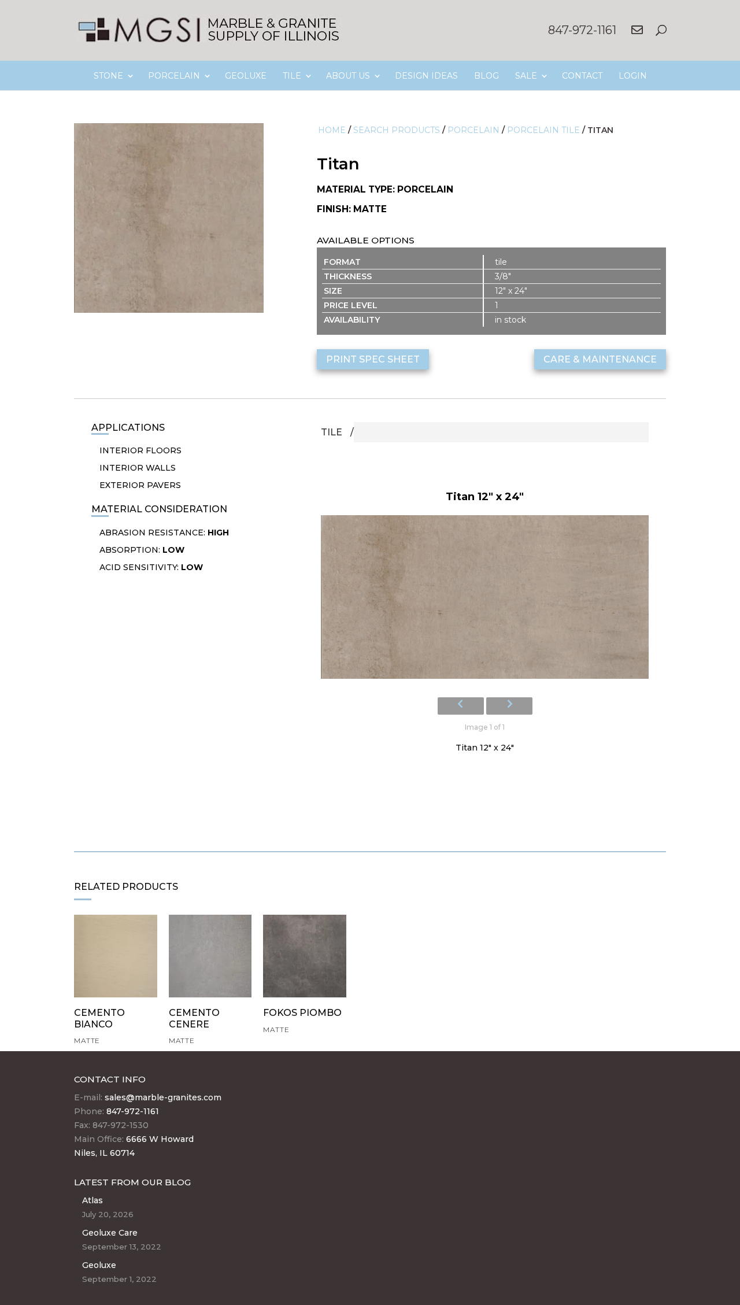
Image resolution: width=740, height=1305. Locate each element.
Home (332, 130)
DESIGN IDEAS (426, 76)
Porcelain (473, 130)
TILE (292, 76)
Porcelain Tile (543, 130)
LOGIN (633, 76)
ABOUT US (348, 76)
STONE (108, 76)
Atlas (92, 1200)
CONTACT (582, 76)
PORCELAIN (174, 76)
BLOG (486, 76)
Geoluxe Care (110, 1233)
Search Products (396, 130)
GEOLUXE (246, 76)
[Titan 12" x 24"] (485, 600)
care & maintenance (600, 359)
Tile (331, 432)
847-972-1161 (582, 30)
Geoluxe (99, 1265)
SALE (526, 76)
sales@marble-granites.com (163, 1097)
